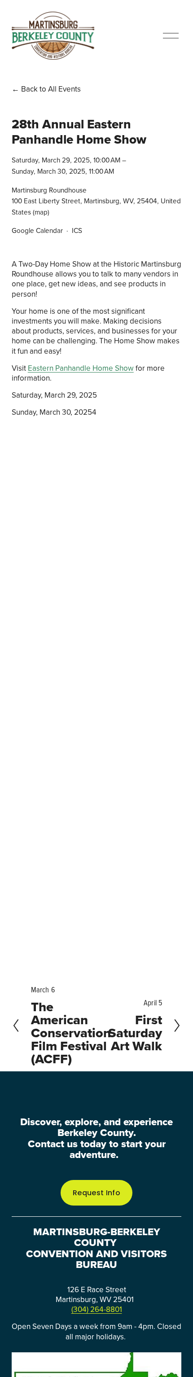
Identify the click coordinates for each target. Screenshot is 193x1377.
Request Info (96, 1193)
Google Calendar (37, 230)
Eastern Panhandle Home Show (81, 368)
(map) (41, 212)
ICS (77, 230)
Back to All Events (51, 89)
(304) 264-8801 (96, 1309)
